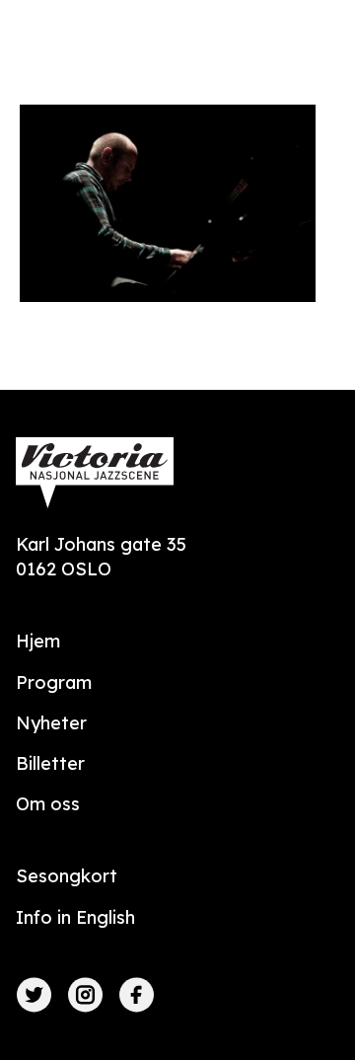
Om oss (48, 804)
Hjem (38, 641)
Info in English (75, 917)
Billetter (50, 763)
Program (54, 682)
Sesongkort (66, 876)
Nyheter (51, 723)
